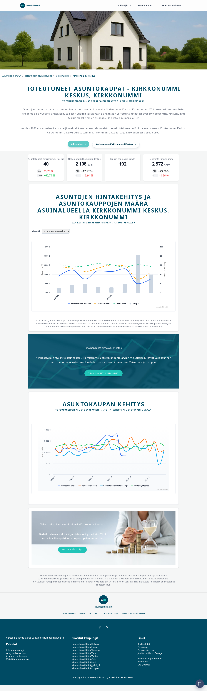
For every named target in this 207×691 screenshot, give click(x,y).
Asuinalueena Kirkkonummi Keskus (114, 144)
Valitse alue (77, 144)
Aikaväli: (36, 231)
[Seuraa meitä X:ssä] (107, 627)
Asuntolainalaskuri (133, 613)
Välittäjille (143, 661)
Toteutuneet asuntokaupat (38, 75)
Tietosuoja (143, 647)
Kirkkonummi (62, 75)
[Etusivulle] (30, 5)
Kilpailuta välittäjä (15, 650)
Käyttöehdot (144, 644)
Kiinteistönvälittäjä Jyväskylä (86, 665)
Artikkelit (94, 613)
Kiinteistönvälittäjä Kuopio (85, 668)
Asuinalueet (111, 613)
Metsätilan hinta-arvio (17, 659)
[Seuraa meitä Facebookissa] (100, 627)
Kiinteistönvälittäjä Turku (84, 653)
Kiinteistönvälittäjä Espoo (84, 647)
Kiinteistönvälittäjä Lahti (84, 662)
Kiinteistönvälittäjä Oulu (84, 659)
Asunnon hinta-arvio (16, 656)
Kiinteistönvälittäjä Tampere (86, 650)
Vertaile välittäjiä (72, 549)
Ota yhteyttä (144, 664)
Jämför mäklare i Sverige (150, 653)
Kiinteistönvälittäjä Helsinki (85, 644)
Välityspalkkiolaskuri (16, 653)
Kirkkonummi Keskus (83, 75)
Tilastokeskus (103, 584)
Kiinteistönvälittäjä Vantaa (85, 656)
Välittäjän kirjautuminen (150, 658)
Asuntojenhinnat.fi (11, 75)
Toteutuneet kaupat (73, 613)
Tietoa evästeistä (146, 650)
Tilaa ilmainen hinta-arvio (103, 373)
